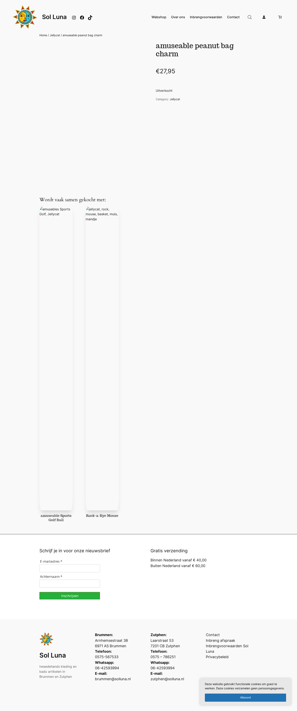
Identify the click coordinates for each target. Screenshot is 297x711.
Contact (213, 635)
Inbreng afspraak (220, 640)
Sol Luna (54, 16)
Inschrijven (69, 595)
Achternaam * (51, 576)
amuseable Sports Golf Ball (56, 518)
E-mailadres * (51, 561)
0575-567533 (106, 657)
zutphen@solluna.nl (167, 679)
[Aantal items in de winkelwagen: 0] (280, 17)
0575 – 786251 (163, 657)
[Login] (264, 17)
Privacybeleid (217, 657)
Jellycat (55, 35)
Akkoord (245, 697)
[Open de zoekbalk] (250, 17)
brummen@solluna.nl (113, 679)
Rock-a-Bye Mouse (102, 516)
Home (43, 35)
